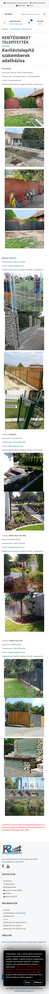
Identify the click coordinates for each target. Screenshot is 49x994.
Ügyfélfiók (15, 21)
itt (39, 964)
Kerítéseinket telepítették (14, 913)
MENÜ (9, 14)
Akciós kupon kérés (13, 890)
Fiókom (8, 881)
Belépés (11, 24)
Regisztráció (19, 24)
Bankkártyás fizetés (12, 925)
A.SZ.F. (5, 919)
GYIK (31, 5)
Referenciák (8, 916)
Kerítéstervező (38, 3)
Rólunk (6, 910)
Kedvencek (10, 884)
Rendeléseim (10, 887)
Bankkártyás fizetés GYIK (14, 928)
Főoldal (5, 29)
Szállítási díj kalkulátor (16, 3)
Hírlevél (21, 5)
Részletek (37, 982)
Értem (27, 982)
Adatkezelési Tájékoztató (14, 922)
